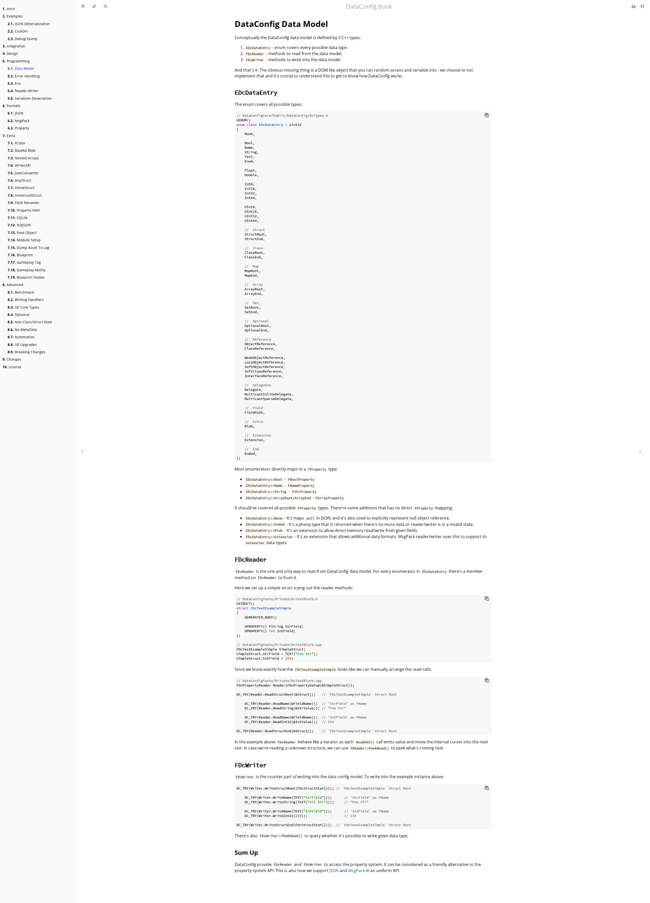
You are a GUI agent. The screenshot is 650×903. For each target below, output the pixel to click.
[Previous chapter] (82, 451)
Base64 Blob (22, 150)
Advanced (13, 284)
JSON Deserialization (29, 23)
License (12, 366)
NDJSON (19, 225)
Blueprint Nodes (26, 277)
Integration (14, 46)
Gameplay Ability (26, 269)
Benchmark (21, 292)
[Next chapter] (640, 451)
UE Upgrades (22, 344)
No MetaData (22, 329)
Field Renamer (23, 202)
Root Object (22, 232)
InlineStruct (21, 187)
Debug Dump (22, 38)
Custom (18, 31)
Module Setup (24, 240)
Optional (18, 314)
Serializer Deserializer (30, 98)
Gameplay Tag (24, 262)
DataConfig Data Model (281, 23)
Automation (21, 337)
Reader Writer (23, 90)
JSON (15, 113)
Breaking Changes (26, 351)
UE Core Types (23, 307)
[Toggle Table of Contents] (82, 6)
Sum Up (246, 852)
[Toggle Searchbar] (105, 6)
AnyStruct (19, 180)
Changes (12, 359)
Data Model (21, 68)
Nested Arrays (23, 158)
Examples (13, 16)
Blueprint (20, 255)
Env (14, 83)
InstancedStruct (25, 195)
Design (10, 53)
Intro (9, 8)
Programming (16, 61)
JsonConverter (23, 173)
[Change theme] (94, 6)
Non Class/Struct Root (30, 322)
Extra (9, 135)
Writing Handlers (26, 299)
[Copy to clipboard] (486, 115)
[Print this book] (634, 6)
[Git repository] (642, 6)
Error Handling (24, 76)
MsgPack (18, 120)
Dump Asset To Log (28, 247)
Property (18, 128)
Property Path (24, 210)
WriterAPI (19, 165)
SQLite (18, 217)
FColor (16, 143)
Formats (11, 105)
